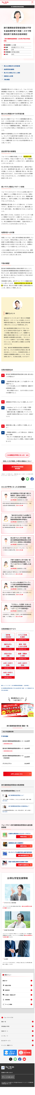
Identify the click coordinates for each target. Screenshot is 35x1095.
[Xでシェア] (23, 479)
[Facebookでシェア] (32, 479)
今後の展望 (7, 79)
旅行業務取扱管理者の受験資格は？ (18, 806)
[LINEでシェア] (27, 479)
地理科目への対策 (8, 76)
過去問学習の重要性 (9, 69)
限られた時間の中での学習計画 (12, 66)
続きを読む (5, 800)
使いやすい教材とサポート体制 (12, 72)
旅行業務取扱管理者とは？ (16, 795)
